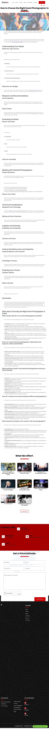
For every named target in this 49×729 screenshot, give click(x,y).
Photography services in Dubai (33, 90)
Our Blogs (35, 2)
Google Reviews (34, 113)
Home (13, 2)
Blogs (15, 711)
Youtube (26, 715)
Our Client (27, 615)
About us (27, 618)
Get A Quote (42, 2)
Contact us (27, 620)
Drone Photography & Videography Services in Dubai (18, 707)
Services (21, 2)
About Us (16, 2)
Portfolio (25, 2)
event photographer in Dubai (17, 42)
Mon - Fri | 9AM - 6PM (11, 545)
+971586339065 (9, 537)
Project (26, 613)
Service (26, 611)
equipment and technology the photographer (17, 210)
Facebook (26, 704)
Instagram (26, 710)
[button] (40, 726)
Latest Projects (30, 2)
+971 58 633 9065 (25, 529)
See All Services (25, 511)
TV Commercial (4, 706)
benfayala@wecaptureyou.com (37, 537)
